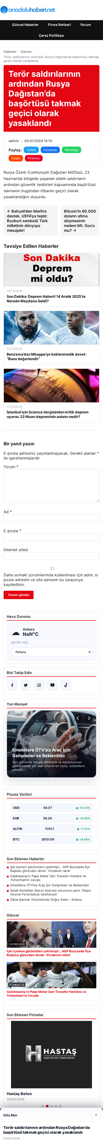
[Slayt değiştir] (42, 1106)
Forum (85, 25)
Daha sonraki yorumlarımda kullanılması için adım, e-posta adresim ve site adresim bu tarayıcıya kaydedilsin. (51, 579)
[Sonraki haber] (88, 718)
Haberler (10, 52)
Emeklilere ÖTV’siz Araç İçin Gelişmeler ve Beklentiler (49, 885)
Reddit (15, 158)
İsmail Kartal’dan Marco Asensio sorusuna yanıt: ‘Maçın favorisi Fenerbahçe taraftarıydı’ (50, 892)
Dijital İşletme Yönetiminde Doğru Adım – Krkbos (46, 899)
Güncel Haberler (25, 25)
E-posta (12, 530)
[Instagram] (39, 685)
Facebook (50, 150)
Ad (8, 511)
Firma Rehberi (59, 25)
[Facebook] (12, 685)
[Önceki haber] (78, 718)
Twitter (31, 150)
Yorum (11, 466)
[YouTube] (52, 685)
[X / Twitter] (25, 685)
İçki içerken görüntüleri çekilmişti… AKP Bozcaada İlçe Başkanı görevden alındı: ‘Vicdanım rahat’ (50, 869)
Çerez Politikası (51, 35)
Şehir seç (19, 642)
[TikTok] (65, 685)
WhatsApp (71, 150)
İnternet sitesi (16, 549)
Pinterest (34, 158)
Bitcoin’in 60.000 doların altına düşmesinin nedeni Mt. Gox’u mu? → (80, 221)
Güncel (26, 52)
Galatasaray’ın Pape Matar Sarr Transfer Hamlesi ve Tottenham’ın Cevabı (48, 878)
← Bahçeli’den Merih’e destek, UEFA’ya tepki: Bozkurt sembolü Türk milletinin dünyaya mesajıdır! (27, 221)
